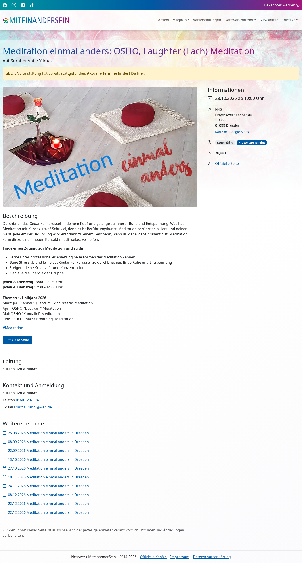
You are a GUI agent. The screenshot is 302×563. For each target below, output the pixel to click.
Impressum (179, 556)
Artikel (163, 19)
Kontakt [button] (288, 19)
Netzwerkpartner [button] (239, 19)
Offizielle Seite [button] (17, 339)
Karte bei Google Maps (232, 132)
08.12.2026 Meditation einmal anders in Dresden (48, 494)
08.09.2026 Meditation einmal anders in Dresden (48, 441)
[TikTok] (32, 5)
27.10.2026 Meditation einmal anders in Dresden (48, 468)
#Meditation (13, 327)
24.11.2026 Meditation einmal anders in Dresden (48, 485)
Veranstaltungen (207, 19)
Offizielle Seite (227, 163)
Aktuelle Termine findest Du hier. (116, 73)
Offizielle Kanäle (153, 556)
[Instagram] (14, 5)
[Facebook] (5, 5)
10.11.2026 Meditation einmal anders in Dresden (48, 477)
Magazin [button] (179, 19)
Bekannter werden (279, 5)
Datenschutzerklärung (212, 556)
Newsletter (269, 19)
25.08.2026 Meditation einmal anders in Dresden (48, 432)
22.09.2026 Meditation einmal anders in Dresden (48, 450)
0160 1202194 (27, 400)
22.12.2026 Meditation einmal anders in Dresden (48, 503)
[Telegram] (23, 5)
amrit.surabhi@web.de (33, 407)
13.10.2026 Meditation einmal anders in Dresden (48, 459)
